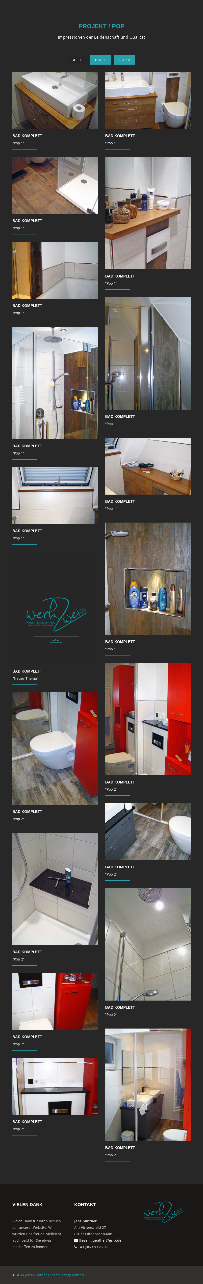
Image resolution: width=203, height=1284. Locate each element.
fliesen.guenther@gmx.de (99, 1240)
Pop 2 (124, 59)
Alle (77, 59)
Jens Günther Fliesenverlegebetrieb (54, 1275)
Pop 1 (100, 59)
